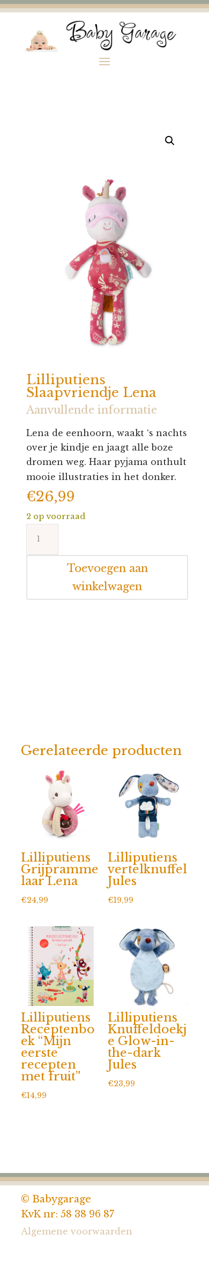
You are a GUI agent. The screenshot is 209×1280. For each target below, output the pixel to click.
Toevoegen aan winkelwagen (107, 577)
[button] (170, 140)
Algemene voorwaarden (76, 1231)
